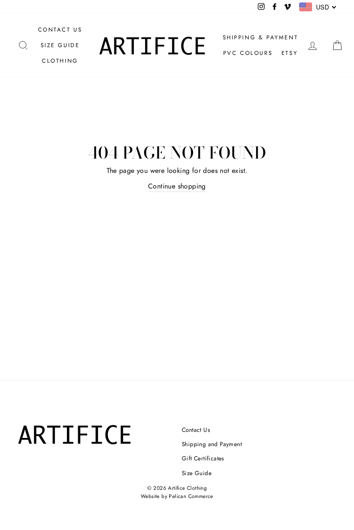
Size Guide (197, 473)
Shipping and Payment (212, 444)
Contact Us (196, 429)
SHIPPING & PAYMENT (260, 37)
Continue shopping (177, 186)
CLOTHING (60, 61)
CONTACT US (60, 30)
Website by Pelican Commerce (177, 496)
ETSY (289, 53)
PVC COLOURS (248, 53)
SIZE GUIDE (60, 45)
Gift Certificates (203, 458)
